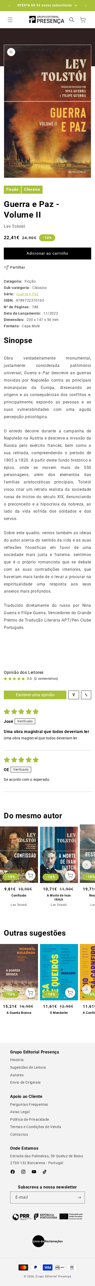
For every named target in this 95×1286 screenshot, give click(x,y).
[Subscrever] (79, 1197)
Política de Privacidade (29, 1119)
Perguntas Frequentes (29, 1104)
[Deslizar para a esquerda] (8, 864)
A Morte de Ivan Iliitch (59, 897)
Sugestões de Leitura (28, 1067)
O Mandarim (59, 1013)
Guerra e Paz (27, 294)
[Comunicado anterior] (9, 5)
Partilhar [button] (17, 267)
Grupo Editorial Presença (53, 1276)
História (17, 1060)
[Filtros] (73, 695)
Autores (17, 1075)
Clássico (32, 189)
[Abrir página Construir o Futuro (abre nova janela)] (47, 1216)
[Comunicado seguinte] (85, 5)
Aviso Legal (20, 1112)
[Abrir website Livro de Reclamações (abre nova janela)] (47, 1241)
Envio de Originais (25, 1082)
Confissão (18, 895)
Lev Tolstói (14, 226)
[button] (10, 19)
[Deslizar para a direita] (86, 864)
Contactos (19, 1134)
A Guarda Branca (19, 1013)
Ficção (12, 189)
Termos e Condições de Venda (35, 1127)
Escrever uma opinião (35, 694)
